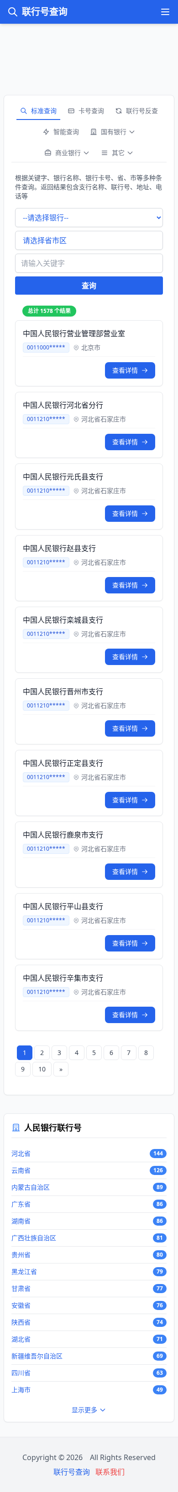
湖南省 (21, 1220)
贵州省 (21, 1254)
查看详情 (125, 370)
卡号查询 (91, 110)
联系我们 (110, 1472)
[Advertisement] (89, 56)
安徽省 (21, 1305)
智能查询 (66, 131)
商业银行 (68, 152)
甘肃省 (21, 1288)
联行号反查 (142, 110)
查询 (89, 286)
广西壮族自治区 (33, 1237)
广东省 (21, 1204)
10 (42, 1069)
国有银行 (113, 131)
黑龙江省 (24, 1271)
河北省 (21, 1153)
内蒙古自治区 (30, 1187)
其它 (118, 152)
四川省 (21, 1372)
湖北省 (21, 1339)
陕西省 (21, 1322)
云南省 (21, 1170)
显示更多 (84, 1409)
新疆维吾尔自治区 (37, 1356)
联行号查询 (45, 11)
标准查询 (44, 110)
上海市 (21, 1389)
